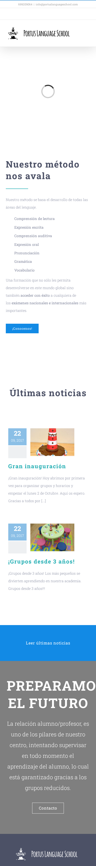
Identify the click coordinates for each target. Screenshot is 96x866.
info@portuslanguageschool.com (57, 4)
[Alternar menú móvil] (87, 30)
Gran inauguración (37, 466)
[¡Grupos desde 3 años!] (52, 537)
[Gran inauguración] (52, 442)
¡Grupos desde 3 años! (41, 561)
